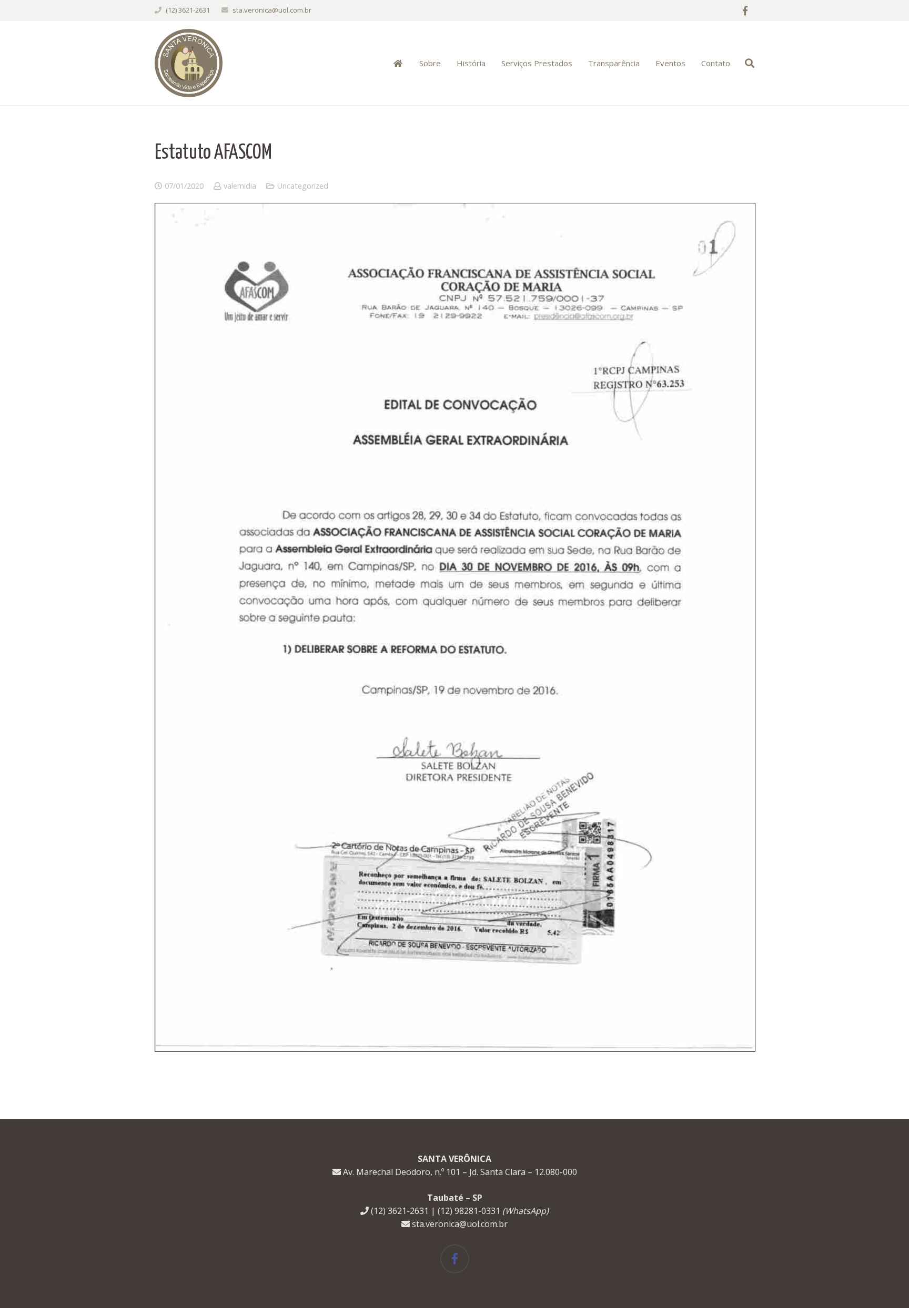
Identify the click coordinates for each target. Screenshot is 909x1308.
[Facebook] (744, 10)
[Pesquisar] (749, 63)
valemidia (240, 186)
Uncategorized (302, 186)
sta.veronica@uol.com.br (272, 10)
